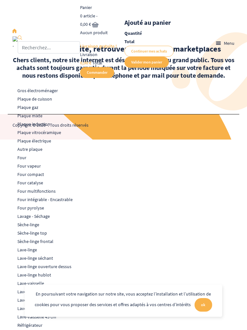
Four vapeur (29, 166)
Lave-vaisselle (30, 283)
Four (21, 157)
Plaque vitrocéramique (39, 132)
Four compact (30, 174)
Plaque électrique (34, 141)
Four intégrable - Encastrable (45, 199)
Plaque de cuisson (34, 99)
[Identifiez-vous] (203, 43)
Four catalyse (30, 183)
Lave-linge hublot (34, 275)
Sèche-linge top (32, 233)
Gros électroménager (37, 90)
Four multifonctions (36, 191)
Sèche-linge (28, 225)
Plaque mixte (29, 116)
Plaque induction (33, 124)
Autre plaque (29, 149)
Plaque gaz (27, 107)
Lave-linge (27, 250)
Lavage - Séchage (33, 216)
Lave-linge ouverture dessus (44, 266)
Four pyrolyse (30, 208)
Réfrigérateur (29, 325)
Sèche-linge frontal (35, 241)
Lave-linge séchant (35, 258)
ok (203, 304)
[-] (15, 43)
